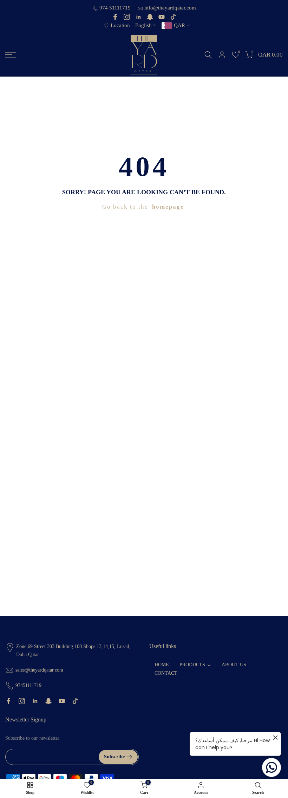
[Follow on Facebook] (115, 17)
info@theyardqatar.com (170, 8)
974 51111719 (115, 8)
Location (120, 25)
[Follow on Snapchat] (150, 17)
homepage (168, 206)
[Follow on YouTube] (161, 17)
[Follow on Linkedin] (138, 17)
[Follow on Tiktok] (173, 17)
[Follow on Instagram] (127, 17)
